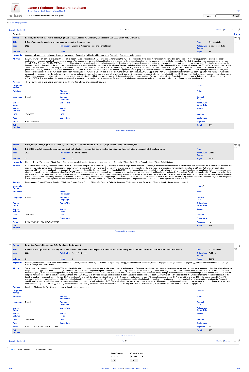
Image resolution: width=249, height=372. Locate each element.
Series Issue (63, 109)
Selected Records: (44, 350)
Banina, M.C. (70, 38)
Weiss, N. (51, 145)
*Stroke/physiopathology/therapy (112, 262)
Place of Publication (65, 92)
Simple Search (46, 11)
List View (219, 30)
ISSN (15, 114)
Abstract (16, 59)
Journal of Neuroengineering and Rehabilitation (91, 46)
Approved (201, 121)
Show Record (129, 368)
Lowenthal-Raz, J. (33, 245)
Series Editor (16, 104)
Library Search (117, 368)
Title (15, 42)
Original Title (200, 98)
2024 (27, 253)
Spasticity (114, 55)
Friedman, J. (64, 245)
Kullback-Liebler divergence (97, 55)
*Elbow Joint (128, 162)
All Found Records (22, 350)
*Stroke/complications (144, 162)
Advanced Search (59, 11)
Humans (28, 162)
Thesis (200, 85)
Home (30, 11)
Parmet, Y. (41, 38)
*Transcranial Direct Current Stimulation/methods (53, 262)
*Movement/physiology (185, 262)
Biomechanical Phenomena (138, 262)
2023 (27, 153)
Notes (15, 121)
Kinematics (80, 55)
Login (238, 11)
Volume (16, 52)
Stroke (138, 55)
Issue (62, 52)
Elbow (35, 162)
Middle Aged (93, 262)
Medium (200, 114)
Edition (200, 108)
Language (17, 97)
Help (238, 368)
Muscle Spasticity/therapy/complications (90, 162)
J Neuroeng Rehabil (217, 46)
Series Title (65, 103)
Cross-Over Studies (45, 265)
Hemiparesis (69, 55)
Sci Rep (212, 153)
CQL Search (105, 368)
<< (121, 30)
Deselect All (21, 30)
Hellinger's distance (55, 55)
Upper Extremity (115, 162)
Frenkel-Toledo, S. (55, 38)
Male (77, 262)
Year (15, 46)
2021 (27, 46)
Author (16, 38)
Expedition (65, 118)
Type (199, 42)
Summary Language (64, 98)
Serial (199, 125)
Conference (202, 118)
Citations (227, 30)
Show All (36, 11)
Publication (65, 46)
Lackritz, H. (30, 38)
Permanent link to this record (125, 131)
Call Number (16, 126)
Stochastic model (127, 55)
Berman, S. (135, 38)
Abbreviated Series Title (202, 104)
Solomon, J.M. (94, 38)
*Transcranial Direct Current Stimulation (55, 162)
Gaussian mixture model (35, 55)
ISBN (62, 114)
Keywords (17, 55)
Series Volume (16, 109)
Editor (199, 91)
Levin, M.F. (124, 38)
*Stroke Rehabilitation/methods (167, 162)
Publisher (17, 91)
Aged (153, 262)
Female (83, 262)
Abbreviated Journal (202, 47)
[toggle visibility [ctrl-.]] (8, 347)
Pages (199, 52)
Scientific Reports (79, 153)
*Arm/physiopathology (166, 262)
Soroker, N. (82, 38)
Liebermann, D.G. (110, 38)
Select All (12, 30)
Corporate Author (17, 86)
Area (15, 118)
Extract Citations (142, 368)
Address (16, 82)
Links (237, 34)
